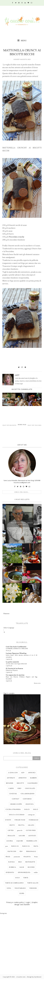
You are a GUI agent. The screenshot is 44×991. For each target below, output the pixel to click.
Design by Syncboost (34, 977)
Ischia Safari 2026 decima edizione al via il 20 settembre (21, 656)
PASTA (36, 846)
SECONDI (31, 867)
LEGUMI (22, 836)
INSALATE (11, 836)
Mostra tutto (37, 683)
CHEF (19, 788)
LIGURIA (9, 841)
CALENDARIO (32, 783)
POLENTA (27, 857)
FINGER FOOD (20, 820)
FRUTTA (21, 825)
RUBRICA (12, 867)
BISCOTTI (20, 783)
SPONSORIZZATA (24, 872)
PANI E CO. (26, 846)
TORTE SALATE (32, 883)
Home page (22, 424)
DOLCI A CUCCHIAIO (16, 815)
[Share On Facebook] (22, 367)
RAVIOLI (11, 862)
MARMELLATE (31, 841)
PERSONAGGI (31, 851)
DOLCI (35, 809)
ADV (22, 773)
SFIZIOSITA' (10, 872)
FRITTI (12, 825)
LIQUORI (19, 841)
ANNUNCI (31, 773)
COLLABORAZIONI (27, 794)
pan (6, 846)
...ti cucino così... (21, 977)
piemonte (17, 857)
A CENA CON (13, 773)
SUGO (17, 878)
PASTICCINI (12, 851)
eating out (31, 815)
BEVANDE (9, 783)
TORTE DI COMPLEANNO (14, 883)
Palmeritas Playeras (12, 670)
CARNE (11, 788)
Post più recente (9, 425)
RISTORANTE (30, 862)
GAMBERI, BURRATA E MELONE (17, 648)
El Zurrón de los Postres (14, 668)
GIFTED (11, 830)
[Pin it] (25, 367)
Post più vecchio (34, 425)
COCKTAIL (13, 794)
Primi (36, 857)
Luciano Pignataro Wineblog (16, 653)
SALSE (22, 867)
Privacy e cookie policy (15, 902)
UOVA (9, 888)
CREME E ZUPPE (16, 804)
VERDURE (33, 888)
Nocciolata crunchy (16, 236)
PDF (21, 851)
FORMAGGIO (33, 820)
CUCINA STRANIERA (13, 809)
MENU (23, 40)
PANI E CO (15, 846)
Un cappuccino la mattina (15, 675)
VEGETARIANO (20, 888)
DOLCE (27, 809)
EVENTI (8, 820)
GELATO (31, 825)
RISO (20, 862)
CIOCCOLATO (30, 788)
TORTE (25, 878)
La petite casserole (12, 662)
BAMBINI (33, 778)
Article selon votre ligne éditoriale (16, 664)
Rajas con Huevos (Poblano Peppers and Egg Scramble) (21, 678)
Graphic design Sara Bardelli (26, 903)
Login (28, 902)
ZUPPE (21, 893)
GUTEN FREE (31, 830)
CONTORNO (27, 799)
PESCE (8, 857)
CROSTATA (29, 804)
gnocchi (19, 830)
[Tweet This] (19, 367)
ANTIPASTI (11, 778)
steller (36, 872)
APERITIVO (22, 778)
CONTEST (15, 799)
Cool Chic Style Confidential (16, 647)
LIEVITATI (32, 836)
